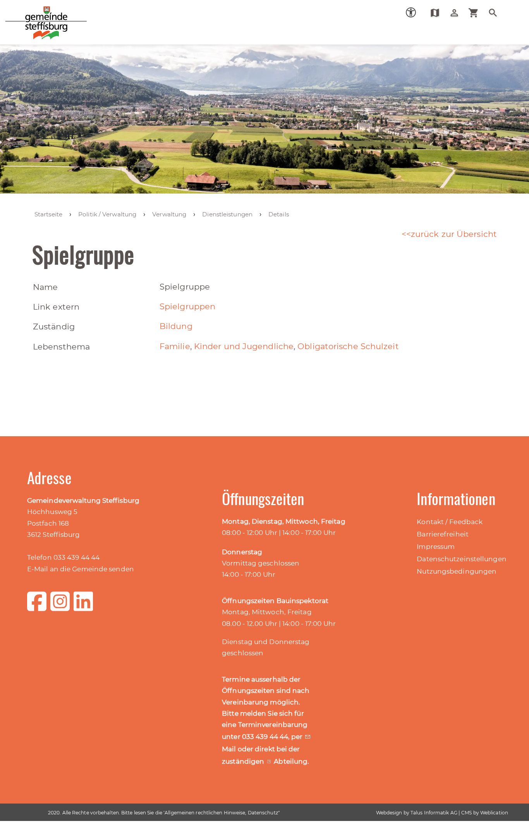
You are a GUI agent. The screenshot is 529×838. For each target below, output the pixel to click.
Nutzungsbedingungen (456, 571)
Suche (496, 12)
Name (45, 287)
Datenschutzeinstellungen (461, 559)
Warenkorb (476, 12)
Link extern (56, 307)
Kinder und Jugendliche (244, 346)
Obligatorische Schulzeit (347, 346)
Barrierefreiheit (443, 534)
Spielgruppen (187, 306)
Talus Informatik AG (433, 813)
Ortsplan (437, 12)
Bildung (176, 326)
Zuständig (54, 326)
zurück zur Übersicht (454, 234)
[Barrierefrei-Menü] (411, 12)
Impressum (436, 546)
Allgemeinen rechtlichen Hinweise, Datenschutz (221, 813)
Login (457, 12)
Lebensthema (61, 346)
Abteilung (290, 761)
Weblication (494, 813)
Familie (175, 346)
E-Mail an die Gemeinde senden (80, 569)
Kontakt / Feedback (450, 522)
